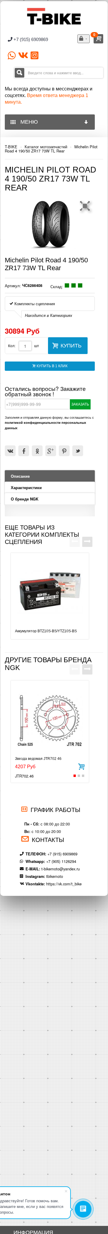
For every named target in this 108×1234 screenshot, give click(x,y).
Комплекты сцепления (34, 303)
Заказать (80, 404)
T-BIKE (11, 147)
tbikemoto (54, 876)
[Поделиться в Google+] (50, 450)
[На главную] (54, 16)
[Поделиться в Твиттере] (77, 450)
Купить (71, 346)
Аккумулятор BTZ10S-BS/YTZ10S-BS (46, 631)
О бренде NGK (24, 499)
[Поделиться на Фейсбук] (23, 450)
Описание (20, 476)
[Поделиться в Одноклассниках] (37, 450)
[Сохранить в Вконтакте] (10, 450)
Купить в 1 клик (52, 366)
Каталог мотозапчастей (46, 147)
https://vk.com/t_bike (64, 884)
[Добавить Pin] (64, 450)
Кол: (11, 345)
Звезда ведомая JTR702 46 (38, 759)
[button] (86, 206)
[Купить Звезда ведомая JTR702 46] (81, 766)
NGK (12, 668)
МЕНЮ (27, 122)
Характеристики (26, 487)
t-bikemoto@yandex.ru (60, 869)
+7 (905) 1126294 (61, 861)
